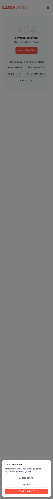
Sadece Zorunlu (26, 478)
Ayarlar (26, 484)
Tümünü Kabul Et (26, 491)
